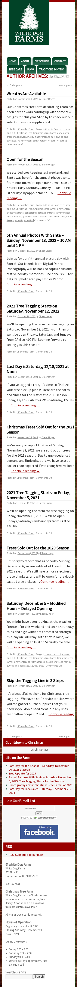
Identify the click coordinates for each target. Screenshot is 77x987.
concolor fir (63, 132)
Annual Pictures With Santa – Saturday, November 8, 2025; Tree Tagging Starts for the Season (40, 779)
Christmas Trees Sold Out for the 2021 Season (40, 429)
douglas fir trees (38, 136)
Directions (42, 61)
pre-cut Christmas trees (52, 216)
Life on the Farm (25, 129)
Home (12, 61)
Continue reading (21, 284)
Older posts (14, 85)
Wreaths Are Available (26, 93)
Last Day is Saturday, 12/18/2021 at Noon (38, 369)
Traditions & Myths (51, 69)
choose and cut (52, 654)
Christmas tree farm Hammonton (51, 208)
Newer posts (67, 85)
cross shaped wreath (18, 136)
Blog (30, 69)
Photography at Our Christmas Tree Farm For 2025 (41, 785)
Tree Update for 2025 (22, 773)
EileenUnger (59, 76)
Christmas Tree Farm (44, 132)
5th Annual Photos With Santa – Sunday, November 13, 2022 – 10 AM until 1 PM (39, 240)
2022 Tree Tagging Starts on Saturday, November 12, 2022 (33, 308)
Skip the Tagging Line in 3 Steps (35, 680)
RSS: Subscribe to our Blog (26, 855)
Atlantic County (53, 129)
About (25, 61)
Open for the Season (25, 159)
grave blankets (30, 216)
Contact (60, 61)
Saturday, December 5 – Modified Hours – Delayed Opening (36, 605)
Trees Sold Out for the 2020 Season (38, 547)
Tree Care (15, 69)
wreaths (61, 140)
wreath (52, 140)
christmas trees (15, 212)
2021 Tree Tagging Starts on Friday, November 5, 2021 (38, 495)
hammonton (25, 140)
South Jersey (40, 140)
